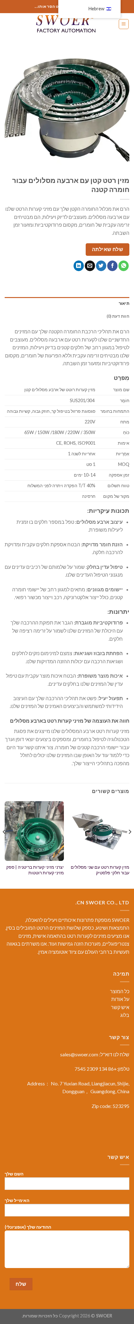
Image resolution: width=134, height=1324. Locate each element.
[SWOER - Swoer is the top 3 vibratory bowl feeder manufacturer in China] (67, 24)
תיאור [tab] (124, 303)
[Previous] (130, 844)
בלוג (124, 1015)
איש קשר (120, 1007)
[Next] (4, 844)
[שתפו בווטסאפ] (123, 265)
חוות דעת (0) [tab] (118, 316)
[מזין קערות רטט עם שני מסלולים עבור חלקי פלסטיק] (99, 831)
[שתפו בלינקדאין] (79, 265)
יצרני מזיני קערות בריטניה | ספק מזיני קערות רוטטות (35, 870)
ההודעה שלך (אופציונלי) (28, 1227)
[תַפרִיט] (124, 24)
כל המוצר (119, 991)
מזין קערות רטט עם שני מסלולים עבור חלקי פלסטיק (100, 870)
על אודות (120, 999)
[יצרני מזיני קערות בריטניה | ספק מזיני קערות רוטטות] (34, 831)
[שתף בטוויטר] (101, 265)
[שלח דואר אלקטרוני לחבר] (90, 265)
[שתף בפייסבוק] (112, 265)
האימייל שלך (17, 1200)
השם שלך (14, 1173)
